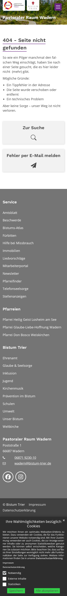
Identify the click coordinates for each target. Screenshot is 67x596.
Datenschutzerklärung (49, 558)
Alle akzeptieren (47, 591)
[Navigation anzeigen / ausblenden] (58, 7)
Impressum (8, 562)
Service (10, 202)
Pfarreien (12, 309)
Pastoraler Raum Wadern (27, 439)
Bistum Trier (15, 347)
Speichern (16, 591)
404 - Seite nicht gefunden (24, 44)
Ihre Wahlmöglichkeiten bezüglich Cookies (33, 523)
